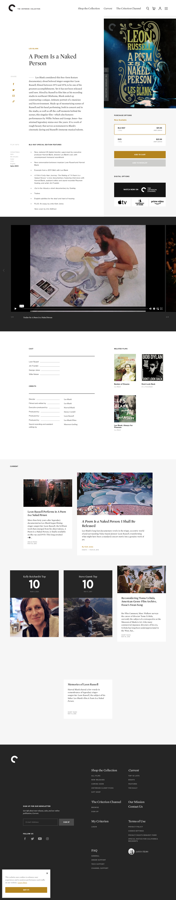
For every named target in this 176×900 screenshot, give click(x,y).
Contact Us (135, 806)
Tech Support (97, 864)
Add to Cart (140, 155)
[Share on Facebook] (13, 84)
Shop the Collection (89, 8)
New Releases (98, 780)
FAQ (94, 850)
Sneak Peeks (32, 542)
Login (94, 827)
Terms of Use (136, 821)
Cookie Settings (136, 831)
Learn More (22, 882)
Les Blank (33, 49)
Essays (84, 550)
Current (108, 8)
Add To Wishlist (139, 163)
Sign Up (95, 811)
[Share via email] (13, 96)
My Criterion (99, 821)
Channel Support (99, 868)
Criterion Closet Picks (102, 788)
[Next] (172, 270)
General (95, 856)
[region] (26, 883)
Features (132, 784)
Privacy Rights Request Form (142, 835)
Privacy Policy (135, 827)
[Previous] (4, 270)
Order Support (98, 860)
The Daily (132, 788)
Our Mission (136, 802)
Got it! (26, 890)
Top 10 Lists (134, 776)
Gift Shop (96, 792)
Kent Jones (89, 547)
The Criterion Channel (128, 8)
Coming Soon (97, 784)
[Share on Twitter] (13, 90)
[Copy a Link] (13, 101)
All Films (95, 776)
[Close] (47, 873)
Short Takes (126, 635)
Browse (95, 807)
